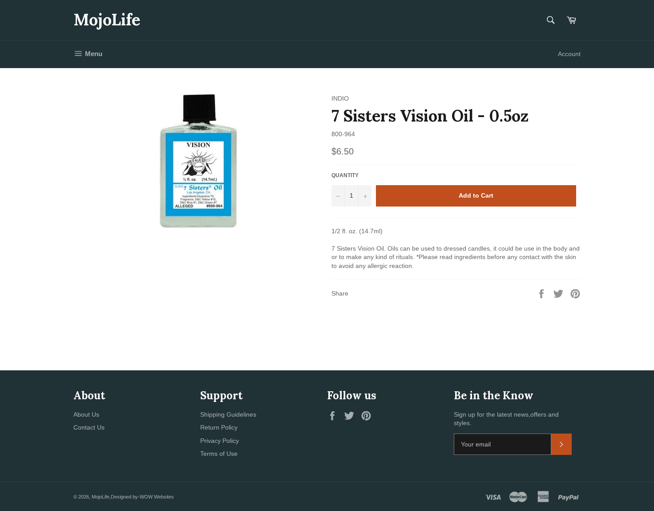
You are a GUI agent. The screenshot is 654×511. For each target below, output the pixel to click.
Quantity (345, 175)
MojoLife (106, 19)
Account (569, 53)
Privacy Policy (219, 440)
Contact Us (89, 427)
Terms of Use (219, 453)
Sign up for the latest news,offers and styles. (506, 418)
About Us (86, 414)
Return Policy (219, 427)
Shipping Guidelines (228, 414)
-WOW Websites (156, 496)
